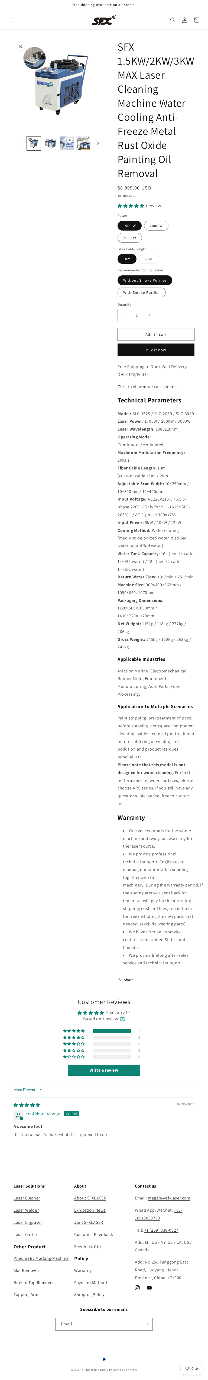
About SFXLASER (90, 1198)
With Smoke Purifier (141, 292)
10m (127, 258)
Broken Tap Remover (34, 1282)
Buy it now (156, 349)
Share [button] (129, 979)
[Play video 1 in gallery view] (67, 143)
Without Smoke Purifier (145, 280)
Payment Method (90, 1282)
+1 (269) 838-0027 (161, 1230)
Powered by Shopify (123, 1370)
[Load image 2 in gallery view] (50, 143)
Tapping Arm (26, 1294)
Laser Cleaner (27, 1198)
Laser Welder (26, 1210)
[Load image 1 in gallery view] (34, 143)
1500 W (129, 225)
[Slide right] (98, 143)
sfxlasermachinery (95, 1370)
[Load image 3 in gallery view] (83, 143)
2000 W (156, 225)
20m (151, 260)
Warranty (83, 1270)
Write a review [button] (104, 1070)
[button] (11, 20)
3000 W (129, 237)
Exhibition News (90, 1210)
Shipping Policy (89, 1294)
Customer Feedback (93, 1234)
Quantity (124, 304)
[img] (27, 1105)
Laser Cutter (25, 1234)
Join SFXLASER (88, 1222)
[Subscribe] (146, 1324)
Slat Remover (26, 1270)
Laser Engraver (28, 1222)
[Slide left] (19, 143)
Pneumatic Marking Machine (41, 1258)
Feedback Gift (87, 1246)
